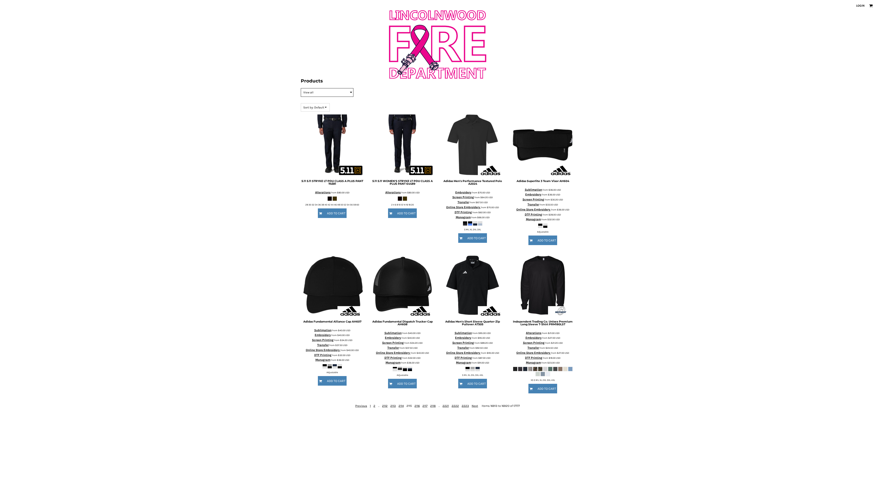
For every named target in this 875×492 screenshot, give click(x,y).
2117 (424, 405)
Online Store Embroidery (463, 207)
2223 (465, 405)
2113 (393, 405)
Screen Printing (463, 197)
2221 (446, 405)
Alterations (323, 192)
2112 (385, 405)
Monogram (463, 217)
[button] (871, 6)
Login (860, 5)
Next (475, 405)
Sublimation (533, 189)
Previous (361, 405)
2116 (417, 405)
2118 (433, 405)
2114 (401, 405)
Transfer (463, 202)
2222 (455, 405)
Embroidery (463, 192)
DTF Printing (463, 212)
